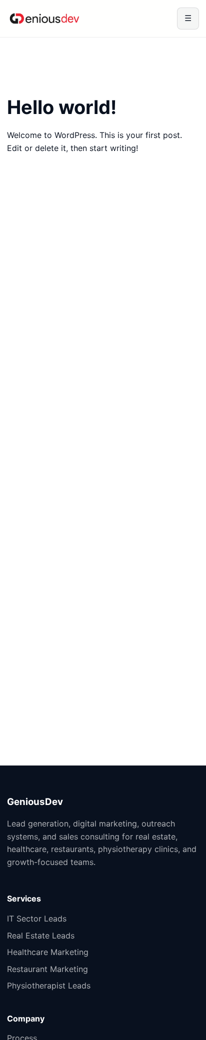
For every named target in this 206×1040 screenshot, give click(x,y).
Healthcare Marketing (47, 952)
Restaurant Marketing (47, 969)
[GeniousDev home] (44, 18)
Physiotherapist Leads (48, 985)
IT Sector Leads (36, 919)
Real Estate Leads (40, 935)
